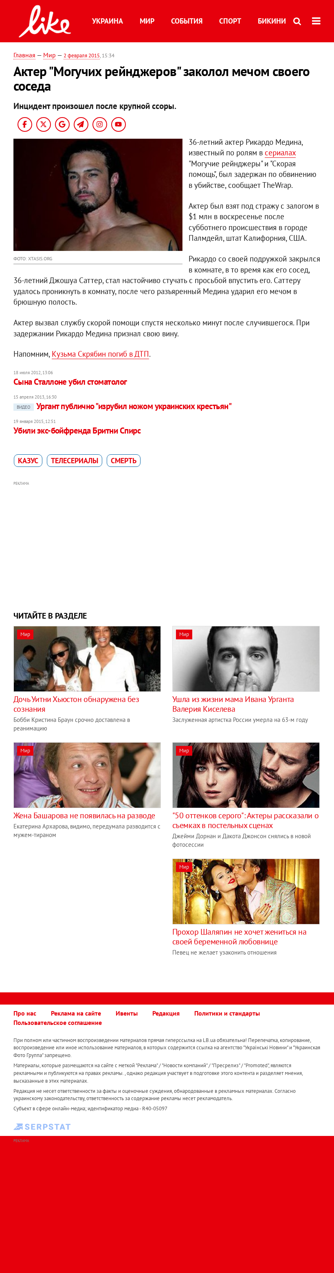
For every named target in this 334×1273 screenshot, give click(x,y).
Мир (147, 21)
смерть (123, 460)
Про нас (24, 1013)
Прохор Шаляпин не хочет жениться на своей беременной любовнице (239, 936)
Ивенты (127, 1013)
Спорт (230, 21)
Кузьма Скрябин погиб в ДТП (100, 354)
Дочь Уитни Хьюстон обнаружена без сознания (76, 704)
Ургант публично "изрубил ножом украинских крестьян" (124, 406)
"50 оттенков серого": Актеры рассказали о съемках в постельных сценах (245, 820)
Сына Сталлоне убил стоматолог (70, 381)
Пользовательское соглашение (57, 1022)
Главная (24, 55)
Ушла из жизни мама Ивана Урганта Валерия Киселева (233, 704)
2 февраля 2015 (82, 55)
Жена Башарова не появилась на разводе (84, 815)
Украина (107, 21)
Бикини (272, 21)
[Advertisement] (167, 545)
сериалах (280, 152)
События (186, 21)
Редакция (166, 1013)
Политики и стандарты (227, 1013)
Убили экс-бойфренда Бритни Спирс (77, 430)
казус (28, 460)
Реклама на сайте (76, 1013)
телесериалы (74, 460)
